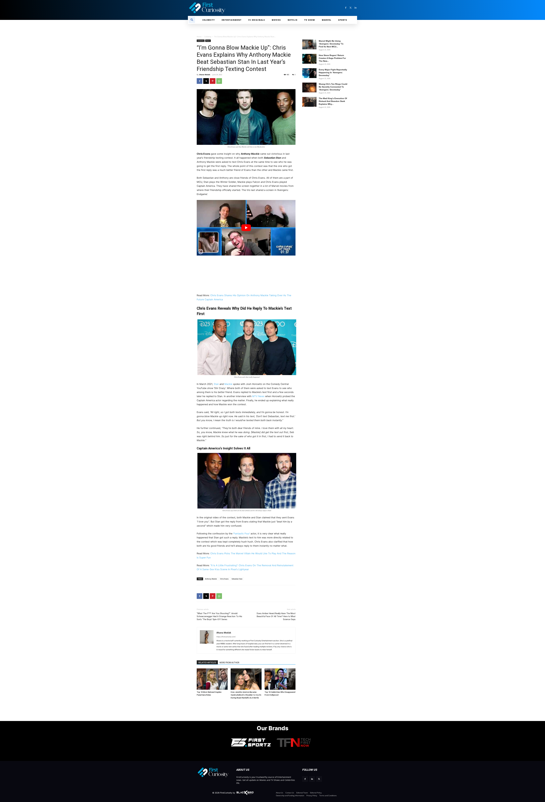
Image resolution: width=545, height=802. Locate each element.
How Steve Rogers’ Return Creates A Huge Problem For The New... (332, 58)
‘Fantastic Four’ (241, 533)
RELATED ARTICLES (207, 662)
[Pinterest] (212, 81)
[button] (192, 20)
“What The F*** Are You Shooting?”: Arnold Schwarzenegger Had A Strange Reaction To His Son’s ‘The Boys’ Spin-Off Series (219, 616)
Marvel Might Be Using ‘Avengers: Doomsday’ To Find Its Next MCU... (331, 44)
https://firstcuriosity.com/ (226, 637)
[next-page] (204, 673)
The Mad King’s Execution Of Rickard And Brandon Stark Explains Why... (333, 101)
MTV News (258, 396)
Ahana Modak (204, 74)
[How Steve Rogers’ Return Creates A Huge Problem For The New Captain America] (309, 59)
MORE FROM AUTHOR (229, 662)
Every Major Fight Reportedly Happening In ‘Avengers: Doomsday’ (333, 72)
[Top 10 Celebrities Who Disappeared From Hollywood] (280, 679)
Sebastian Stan (237, 579)
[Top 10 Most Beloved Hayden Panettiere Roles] (212, 679)
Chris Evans (224, 579)
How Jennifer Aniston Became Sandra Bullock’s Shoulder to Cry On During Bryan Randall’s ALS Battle (246, 695)
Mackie (228, 384)
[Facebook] (345, 8)
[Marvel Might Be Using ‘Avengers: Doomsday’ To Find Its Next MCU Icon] (309, 44)
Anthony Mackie (211, 579)
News (208, 41)
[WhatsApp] (219, 81)
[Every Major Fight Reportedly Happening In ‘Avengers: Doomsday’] (309, 73)
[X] (206, 81)
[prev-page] (200, 673)
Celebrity (207, 36)
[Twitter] (350, 8)
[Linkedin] (355, 8)
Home (199, 36)
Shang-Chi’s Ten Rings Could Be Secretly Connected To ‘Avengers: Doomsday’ (333, 87)
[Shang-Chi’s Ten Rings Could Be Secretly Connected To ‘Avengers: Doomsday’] (309, 87)
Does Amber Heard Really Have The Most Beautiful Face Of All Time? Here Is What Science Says (276, 616)
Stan (216, 384)
